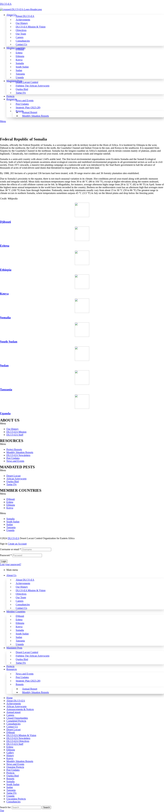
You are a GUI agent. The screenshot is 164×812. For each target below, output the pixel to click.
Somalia (5, 317)
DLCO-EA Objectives (17, 741)
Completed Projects (16, 720)
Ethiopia (5, 269)
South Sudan (8, 341)
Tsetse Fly (11, 484)
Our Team (21, 597)
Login (3, 561)
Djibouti (5, 221)
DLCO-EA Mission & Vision (30, 590)
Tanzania (6, 389)
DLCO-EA (6, 4)
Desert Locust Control (27, 652)
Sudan (4, 365)
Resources (11, 669)
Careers (19, 601)
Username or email (10, 549)
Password (6, 555)
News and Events (15, 461)
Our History (12, 429)
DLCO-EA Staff (14, 434)
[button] (82, 423)
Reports (20, 684)
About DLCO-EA (25, 579)
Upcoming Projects (16, 798)
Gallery (10, 752)
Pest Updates (13, 458)
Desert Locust (13, 475)
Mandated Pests (14, 647)
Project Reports (14, 449)
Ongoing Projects (15, 767)
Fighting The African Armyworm (32, 655)
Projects (10, 666)
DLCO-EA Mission (16, 431)
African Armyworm (16, 478)
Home (9, 697)
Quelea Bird (12, 481)
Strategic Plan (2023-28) (28, 680)
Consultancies (23, 604)
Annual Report (29, 688)
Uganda (5, 413)
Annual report (13, 712)
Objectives (21, 594)
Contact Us (21, 608)
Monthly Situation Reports (19, 452)
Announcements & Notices (20, 709)
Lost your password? (10, 564)
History (10, 755)
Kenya (4, 293)
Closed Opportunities (17, 718)
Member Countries (15, 611)
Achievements (23, 583)
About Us (11, 575)
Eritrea (4, 245)
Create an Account (17, 543)
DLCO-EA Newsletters (18, 455)
